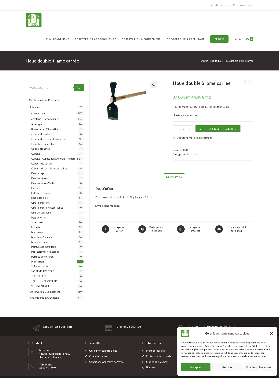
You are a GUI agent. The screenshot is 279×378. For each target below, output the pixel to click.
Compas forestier (41, 134)
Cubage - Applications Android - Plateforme (55, 158)
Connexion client (243, 5)
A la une (34, 107)
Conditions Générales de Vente (106, 361)
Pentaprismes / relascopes (46, 251)
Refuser (227, 367)
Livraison (151, 367)
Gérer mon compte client (103, 350)
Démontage (37, 173)
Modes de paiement (157, 361)
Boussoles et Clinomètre (44, 129)
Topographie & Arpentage (44, 297)
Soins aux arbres (40, 266)
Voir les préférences (258, 367)
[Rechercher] (79, 87)
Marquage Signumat (42, 237)
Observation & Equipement (45, 291)
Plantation (192, 154)
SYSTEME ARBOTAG (42, 271)
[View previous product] (244, 82)
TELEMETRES (38, 276)
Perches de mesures (42, 256)
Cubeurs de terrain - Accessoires (49, 168)
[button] (271, 333)
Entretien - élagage (41, 193)
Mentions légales (155, 350)
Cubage (35, 153)
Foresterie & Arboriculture (44, 118)
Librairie (35, 227)
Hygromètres (38, 217)
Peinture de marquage (43, 246)
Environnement (38, 113)
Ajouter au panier (218, 129)
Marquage (37, 232)
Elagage (35, 188)
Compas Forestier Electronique (48, 139)
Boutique (216, 60)
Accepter (196, 367)
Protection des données (159, 356)
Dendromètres (39, 178)
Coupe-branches (40, 148)
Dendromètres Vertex (43, 183)
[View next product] (250, 82)
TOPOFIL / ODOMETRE (44, 281)
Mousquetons (39, 242)
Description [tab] (174, 177)
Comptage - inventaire (43, 144)
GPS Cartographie (41, 212)
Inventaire (37, 222)
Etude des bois (39, 197)
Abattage (36, 124)
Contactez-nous (221, 5)
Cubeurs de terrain (41, 163)
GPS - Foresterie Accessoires (47, 207)
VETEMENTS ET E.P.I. (43, 286)
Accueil (205, 60)
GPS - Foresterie (40, 202)
